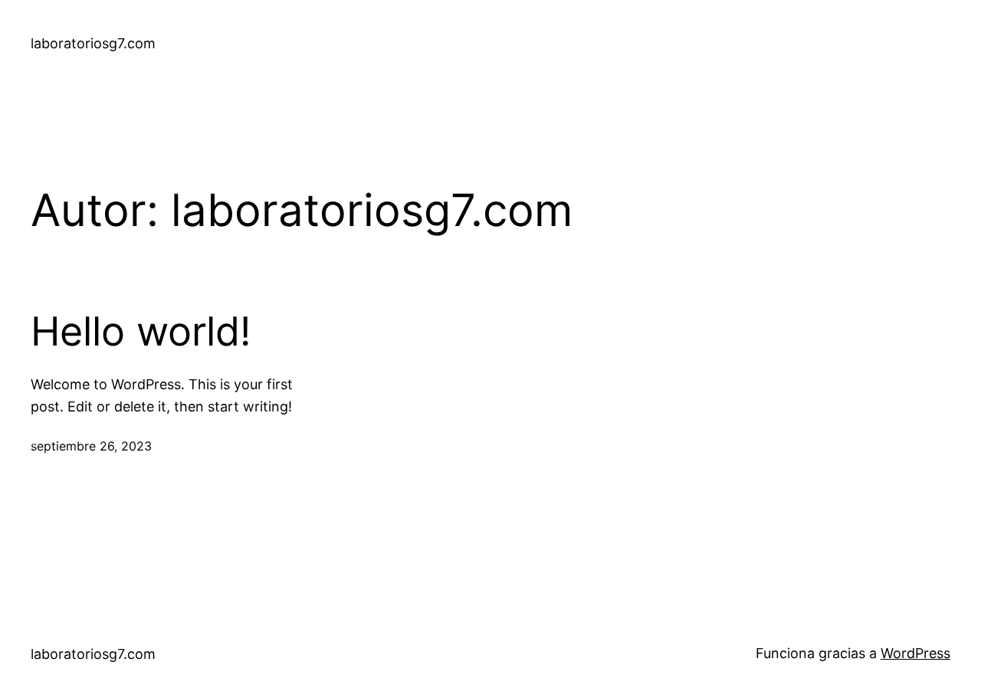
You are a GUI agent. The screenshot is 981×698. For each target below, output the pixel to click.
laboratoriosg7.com (93, 43)
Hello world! (141, 332)
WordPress (915, 653)
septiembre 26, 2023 (91, 446)
